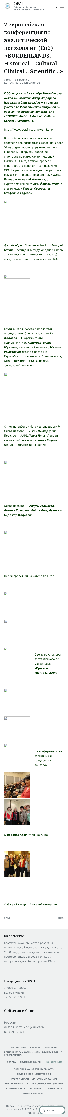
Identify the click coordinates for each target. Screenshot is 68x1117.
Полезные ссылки (31, 1062)
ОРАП (19, 3)
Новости (10, 1022)
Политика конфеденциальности (34, 1069)
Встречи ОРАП (14, 1031)
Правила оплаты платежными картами (34, 1079)
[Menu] (62, 6)
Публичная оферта (16, 1083)
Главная (35, 1047)
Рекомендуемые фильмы (47, 1083)
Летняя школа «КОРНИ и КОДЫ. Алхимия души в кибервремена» (33, 1053)
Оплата (11, 1062)
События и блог (15, 1088)
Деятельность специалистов (22, 83)
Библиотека (18, 1047)
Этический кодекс (34, 1093)
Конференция (54, 1062)
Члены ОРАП (55, 1088)
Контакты (51, 1047)
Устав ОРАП (36, 1088)
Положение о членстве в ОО (34, 1074)
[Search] (55, 6)
